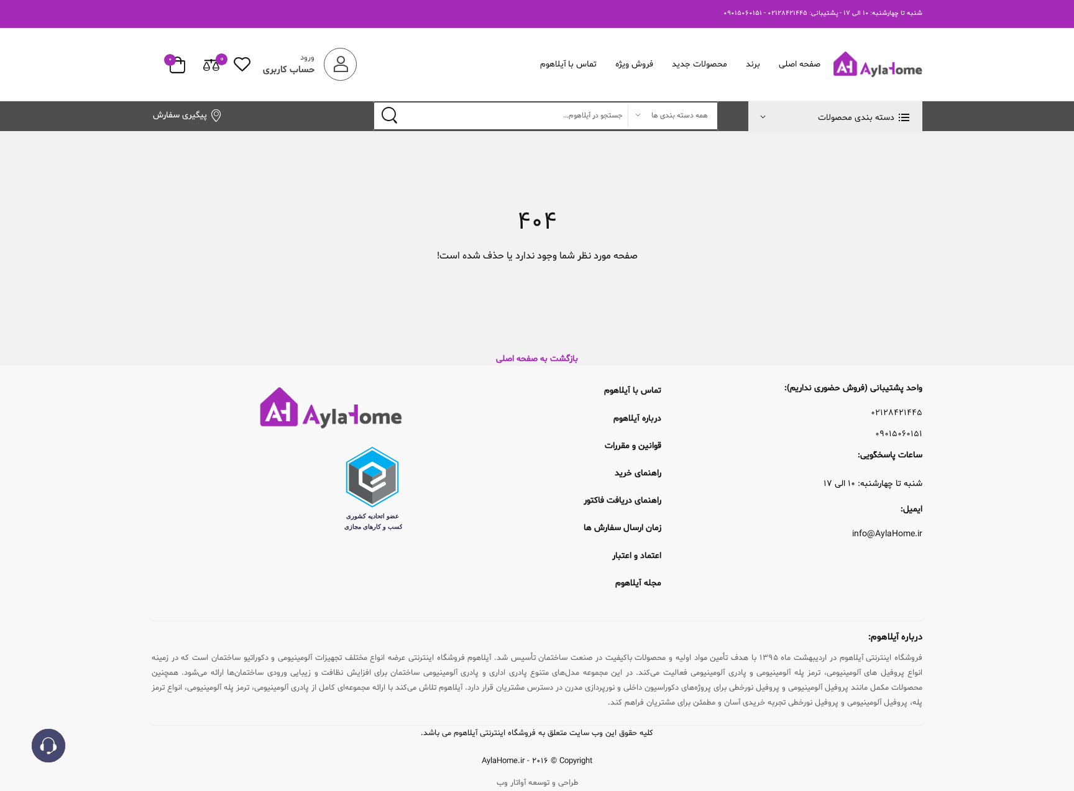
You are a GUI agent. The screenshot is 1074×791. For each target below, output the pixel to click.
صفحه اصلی (799, 64)
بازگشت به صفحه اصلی (537, 359)
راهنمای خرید (638, 473)
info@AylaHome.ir (887, 534)
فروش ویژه (634, 64)
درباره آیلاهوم (637, 418)
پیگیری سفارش (180, 115)
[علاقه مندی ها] (242, 64)
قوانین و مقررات (633, 446)
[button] (835, 117)
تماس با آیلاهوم (568, 64)
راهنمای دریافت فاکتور (622, 500)
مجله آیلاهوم (638, 583)
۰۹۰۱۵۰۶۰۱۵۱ (898, 434)
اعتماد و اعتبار (636, 556)
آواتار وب (511, 783)
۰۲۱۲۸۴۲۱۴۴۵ (896, 413)
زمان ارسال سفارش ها (622, 528)
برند (753, 64)
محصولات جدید (699, 64)
